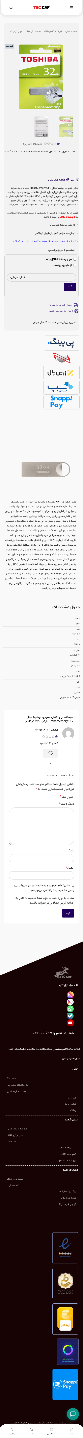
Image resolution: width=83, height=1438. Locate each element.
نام (71, 851)
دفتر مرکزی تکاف (15, 1135)
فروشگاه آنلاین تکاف (53, 31)
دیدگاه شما (66, 804)
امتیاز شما (67, 796)
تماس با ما (70, 1104)
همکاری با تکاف (68, 1198)
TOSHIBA (75, 634)
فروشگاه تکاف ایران (17, 1128)
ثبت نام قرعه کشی (16, 1091)
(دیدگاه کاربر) (32, 144)
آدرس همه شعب (67, 1147)
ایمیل (69, 868)
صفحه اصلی (71, 31)
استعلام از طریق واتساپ (61, 250)
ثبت (70, 286)
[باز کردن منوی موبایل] (72, 8)
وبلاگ (73, 1110)
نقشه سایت (13, 1185)
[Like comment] (50, 753)
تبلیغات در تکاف (15, 1179)
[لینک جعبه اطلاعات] (71, 1059)
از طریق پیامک (63, 265)
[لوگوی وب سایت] (41, 7)
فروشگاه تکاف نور (66, 1160)
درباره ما (72, 1097)
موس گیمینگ (16, 31)
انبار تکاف (12, 1141)
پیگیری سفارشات (67, 1191)
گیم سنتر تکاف (68, 1154)
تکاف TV (11, 1078)
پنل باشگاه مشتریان (17, 1085)
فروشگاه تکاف (67, 217)
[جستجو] (11, 8)
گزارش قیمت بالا (67, 1204)
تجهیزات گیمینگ (33, 31)
